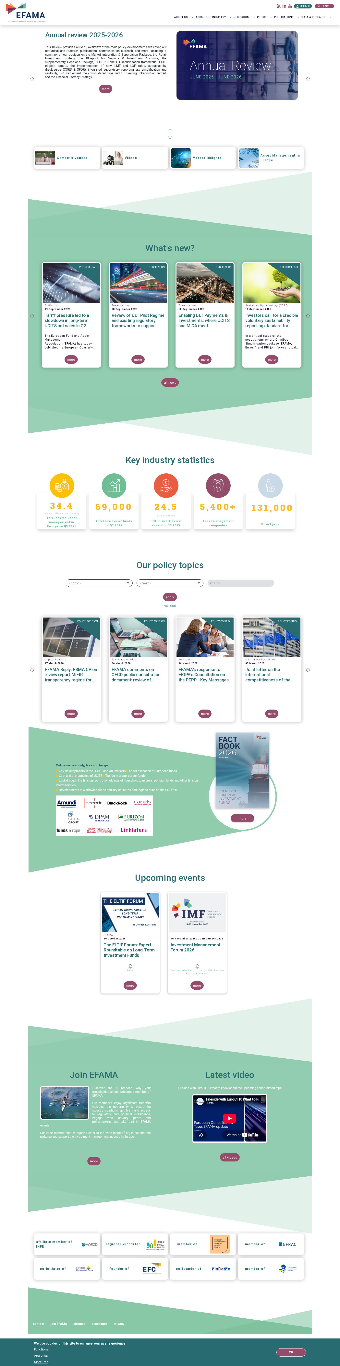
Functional (41, 1349)
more (106, 89)
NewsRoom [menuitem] (242, 18)
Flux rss (279, 6)
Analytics (41, 1355)
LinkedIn (284, 6)
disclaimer (99, 1324)
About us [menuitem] (181, 18)
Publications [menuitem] (284, 18)
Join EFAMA (94, 1075)
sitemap (79, 1324)
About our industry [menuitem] (211, 18)
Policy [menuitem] (261, 18)
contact (38, 1324)
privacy (119, 1324)
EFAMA (26, 12)
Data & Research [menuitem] (313, 18)
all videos (230, 1157)
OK (291, 1352)
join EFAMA (59, 1324)
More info (41, 1362)
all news (170, 382)
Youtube (290, 6)
